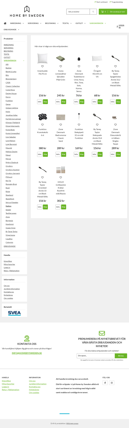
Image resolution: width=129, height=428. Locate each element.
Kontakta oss (9, 292)
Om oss (7, 286)
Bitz (7, 75)
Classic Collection (13, 86)
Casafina (9, 239)
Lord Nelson (10, 141)
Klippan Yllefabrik (13, 122)
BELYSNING (50, 23)
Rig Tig (8, 181)
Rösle (8, 191)
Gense (8, 104)
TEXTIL (65, 23)
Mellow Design (11, 152)
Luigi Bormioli (11, 144)
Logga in (7, 267)
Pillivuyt (9, 177)
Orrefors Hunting (12, 170)
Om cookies (8, 298)
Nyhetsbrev (8, 295)
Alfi (7, 64)
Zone (8, 217)
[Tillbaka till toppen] (123, 424)
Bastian (8, 68)
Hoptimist (10, 224)
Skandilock (10, 199)
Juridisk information (12, 289)
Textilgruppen (11, 213)
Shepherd (9, 195)
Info (39, 102)
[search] (93, 11)
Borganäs (9, 220)
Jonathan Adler (12, 115)
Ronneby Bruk (11, 184)
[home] (5, 23)
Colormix (9, 242)
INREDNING (15, 23)
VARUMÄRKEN (96, 23)
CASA (8, 82)
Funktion (9, 101)
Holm (8, 111)
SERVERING (33, 23)
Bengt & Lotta (11, 71)
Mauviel (9, 148)
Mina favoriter (9, 264)
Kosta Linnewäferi (13, 133)
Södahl (8, 210)
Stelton (8, 206)
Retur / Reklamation (11, 271)
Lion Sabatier (11, 137)
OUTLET (79, 23)
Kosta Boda (10, 130)
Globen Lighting (12, 108)
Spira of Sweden (12, 202)
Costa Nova (10, 90)
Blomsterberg (11, 79)
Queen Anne (10, 228)
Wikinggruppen (72, 423)
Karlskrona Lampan (13, 119)
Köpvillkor (8, 261)
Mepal (8, 155)
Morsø (8, 159)
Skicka (121, 356)
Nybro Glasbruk (12, 162)
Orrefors (9, 166)
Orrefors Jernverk (13, 173)
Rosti (8, 188)
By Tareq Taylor (12, 231)
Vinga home (10, 235)
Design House (11, 93)
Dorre (8, 97)
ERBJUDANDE (10, 29)
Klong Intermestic (13, 126)
